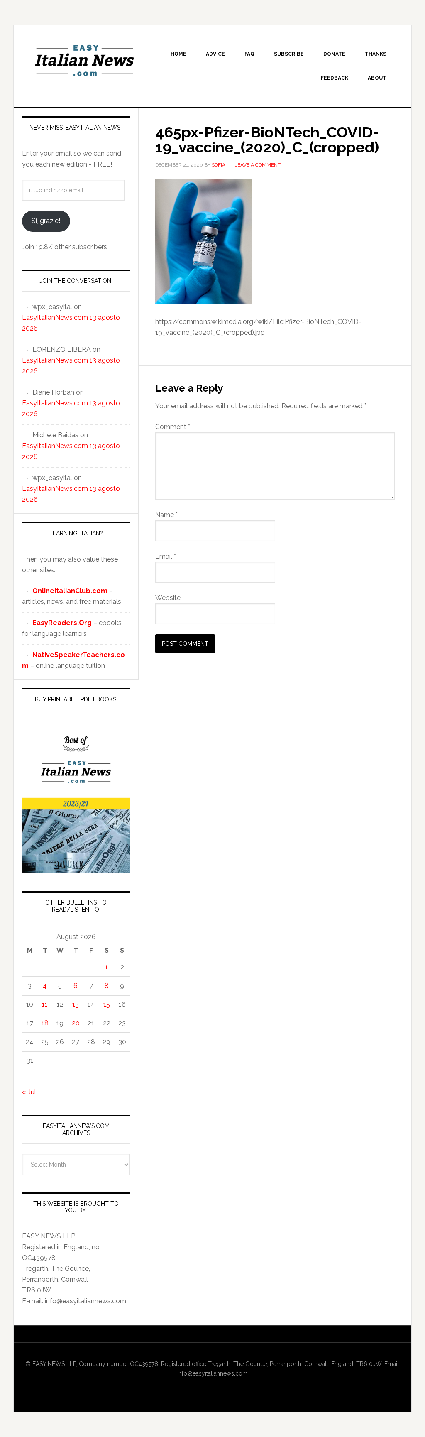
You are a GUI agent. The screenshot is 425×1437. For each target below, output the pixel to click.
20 (76, 1023)
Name (166, 515)
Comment (172, 427)
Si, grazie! (46, 221)
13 (75, 1004)
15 (106, 1004)
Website (168, 598)
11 (45, 1004)
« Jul (29, 1092)
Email (165, 556)
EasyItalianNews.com (84, 60)
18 (45, 1023)
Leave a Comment (257, 165)
